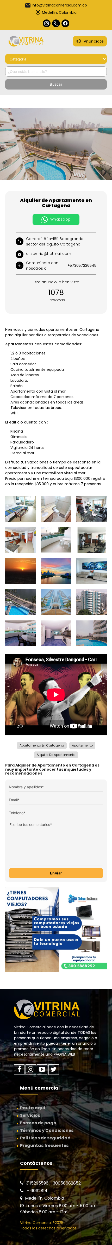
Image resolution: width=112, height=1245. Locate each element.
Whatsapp (60, 219)
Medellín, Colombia (59, 12)
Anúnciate (94, 41)
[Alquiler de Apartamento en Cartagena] (56, 144)
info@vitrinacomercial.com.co (59, 5)
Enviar (56, 873)
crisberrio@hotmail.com (48, 253)
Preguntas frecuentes (44, 1145)
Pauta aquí (32, 1108)
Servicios (30, 1115)
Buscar (56, 84)
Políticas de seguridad (45, 1138)
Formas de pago (38, 1123)
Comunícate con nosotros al (61, 265)
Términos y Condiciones (46, 1130)
